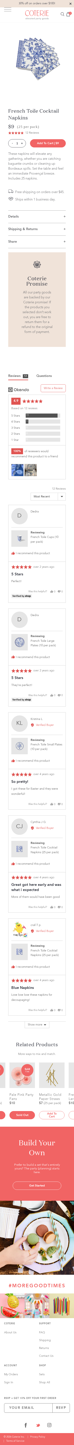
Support (45, 1324)
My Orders (11, 1374)
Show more (35, 1024)
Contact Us (46, 1356)
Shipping (45, 1340)
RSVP (61, 1408)
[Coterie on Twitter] (38, 1426)
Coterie (9, 1324)
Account (10, 1366)
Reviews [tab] (17, 376)
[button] (23, 133)
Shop (42, 1366)
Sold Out (22, 1115)
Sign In (8, 1382)
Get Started (37, 1185)
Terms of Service (15, 1441)
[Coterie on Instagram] (49, 1426)
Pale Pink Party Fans (21, 1096)
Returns (44, 1348)
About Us (10, 1332)
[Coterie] (37, 15)
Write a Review (53, 388)
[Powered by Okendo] (18, 389)
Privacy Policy (37, 1437)
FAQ (42, 1332)
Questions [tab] (44, 376)
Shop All (44, 1382)
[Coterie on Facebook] (26, 1426)
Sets (42, 1374)
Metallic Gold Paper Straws (50, 1096)
